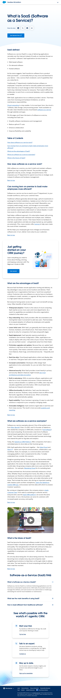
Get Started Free (15, 35)
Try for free (22, 634)
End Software (47, 430)
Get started (13, 271)
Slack (9, 449)
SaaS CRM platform (29, 495)
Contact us (22, 654)
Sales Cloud (44, 447)
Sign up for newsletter (26, 673)
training (37, 224)
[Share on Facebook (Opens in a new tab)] (27, 28)
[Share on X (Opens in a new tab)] (22, 28)
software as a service (44, 110)
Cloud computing (13, 105)
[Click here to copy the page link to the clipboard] (31, 28)
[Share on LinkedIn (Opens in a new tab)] (18, 28)
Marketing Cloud (29, 468)
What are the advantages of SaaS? (18, 151)
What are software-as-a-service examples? (21, 154)
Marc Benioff (15, 427)
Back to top (11, 180)
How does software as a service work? (19, 142)
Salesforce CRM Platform (23, 442)
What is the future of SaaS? (16, 158)
